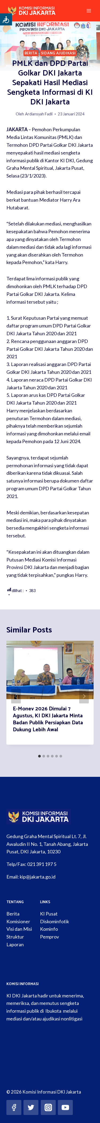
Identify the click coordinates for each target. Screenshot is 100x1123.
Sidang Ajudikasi (58, 53)
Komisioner (18, 921)
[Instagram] (48, 1107)
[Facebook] (13, 1107)
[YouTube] (65, 1107)
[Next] (84, 696)
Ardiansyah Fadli (39, 114)
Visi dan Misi (19, 929)
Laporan (15, 944)
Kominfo (49, 929)
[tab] (39, 756)
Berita (31, 53)
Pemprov (49, 937)
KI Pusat (49, 914)
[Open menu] (89, 10)
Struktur (15, 937)
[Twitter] (30, 1107)
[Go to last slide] (16, 696)
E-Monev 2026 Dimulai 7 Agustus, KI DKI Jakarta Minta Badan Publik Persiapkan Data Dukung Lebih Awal (48, 719)
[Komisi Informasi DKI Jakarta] (34, 11)
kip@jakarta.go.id (37, 877)
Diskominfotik (54, 921)
